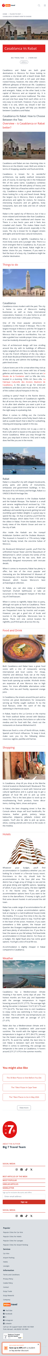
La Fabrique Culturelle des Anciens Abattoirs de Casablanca (24, 382)
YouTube (8, 1310)
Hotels (5, 1262)
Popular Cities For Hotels (12, 1236)
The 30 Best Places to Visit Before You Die (24, 1078)
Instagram (9, 1320)
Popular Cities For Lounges (13, 1241)
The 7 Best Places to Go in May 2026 (24, 1097)
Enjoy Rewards (8, 1295)
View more (24, 1107)
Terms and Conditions (11, 1275)
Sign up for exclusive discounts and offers (17, 1192)
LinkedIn (8, 1323)
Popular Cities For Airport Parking (15, 1245)
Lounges (6, 1266)
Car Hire (6, 1253)
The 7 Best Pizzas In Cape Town (24, 1087)
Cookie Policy (8, 1283)
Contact (6, 1287)
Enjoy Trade (7, 1291)
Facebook (8, 1314)
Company (6, 1300)
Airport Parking (8, 1258)
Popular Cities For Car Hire (13, 1232)
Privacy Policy (8, 1279)
